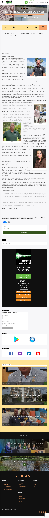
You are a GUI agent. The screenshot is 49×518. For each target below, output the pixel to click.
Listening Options (21, 483)
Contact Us (5, 488)
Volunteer (20, 496)
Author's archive (24, 232)
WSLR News (20, 17)
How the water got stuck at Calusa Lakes (25, 461)
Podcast (26, 8)
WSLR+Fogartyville (24, 476)
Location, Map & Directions (8, 489)
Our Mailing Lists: (5, 321)
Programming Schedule (7, 486)
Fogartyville (36, 483)
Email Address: (5, 315)
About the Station (6, 484)
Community (36, 488)
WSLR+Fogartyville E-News (9, 323)
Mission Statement (7, 483)
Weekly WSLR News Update (9, 325)
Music (20, 484)
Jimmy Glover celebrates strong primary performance (25, 416)
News (22, 8)
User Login (20, 501)
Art (34, 486)
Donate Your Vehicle (22, 498)
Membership (21, 495)
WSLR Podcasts (21, 488)
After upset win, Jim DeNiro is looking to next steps (25, 375)
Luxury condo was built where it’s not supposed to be (25, 396)
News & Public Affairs (22, 486)
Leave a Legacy (21, 500)
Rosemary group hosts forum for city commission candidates (25, 444)
